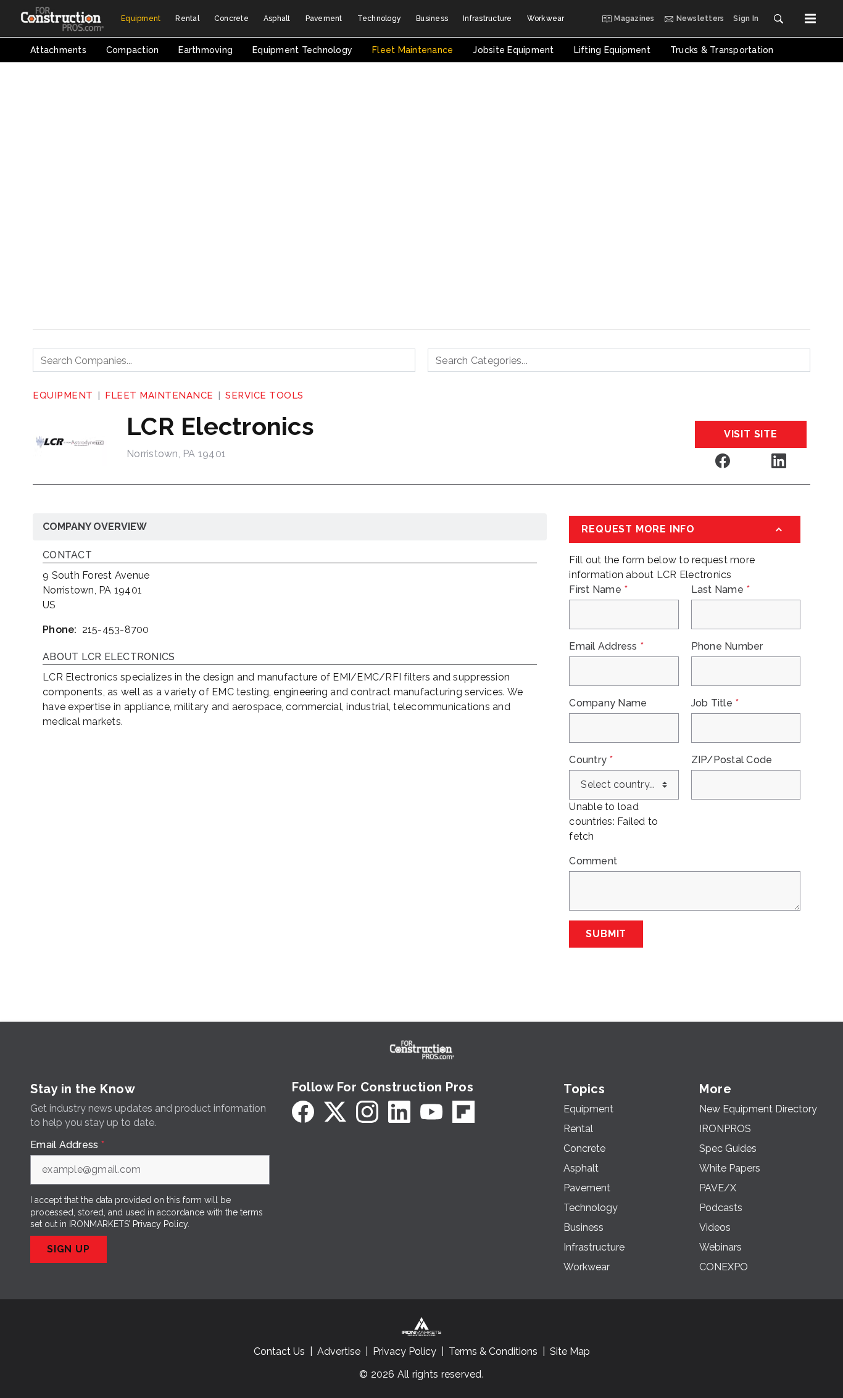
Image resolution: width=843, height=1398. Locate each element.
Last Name (720, 590)
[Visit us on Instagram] (367, 1112)
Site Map (570, 1351)
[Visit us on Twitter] (335, 1112)
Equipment (63, 395)
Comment (593, 861)
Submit (606, 934)
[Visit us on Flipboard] (463, 1112)
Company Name (608, 703)
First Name (598, 590)
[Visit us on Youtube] (431, 1112)
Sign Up (68, 1249)
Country (591, 760)
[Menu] (810, 18)
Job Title (715, 703)
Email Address (606, 646)
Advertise (338, 1351)
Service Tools (264, 395)
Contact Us (279, 1351)
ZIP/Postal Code (732, 760)
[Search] (778, 18)
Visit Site (751, 434)
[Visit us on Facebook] (722, 460)
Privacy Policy (160, 1224)
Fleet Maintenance (159, 395)
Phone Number (727, 646)
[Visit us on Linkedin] (778, 460)
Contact (67, 555)
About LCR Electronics (109, 657)
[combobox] (224, 360)
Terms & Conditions (493, 1351)
